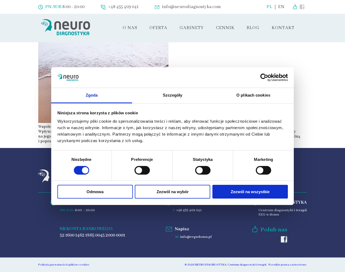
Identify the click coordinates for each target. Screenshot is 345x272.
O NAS (130, 28)
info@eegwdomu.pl (196, 237)
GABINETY (192, 28)
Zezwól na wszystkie (250, 191)
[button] (158, 28)
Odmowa (95, 191)
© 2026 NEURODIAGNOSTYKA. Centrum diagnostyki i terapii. (226, 265)
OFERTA (158, 28)
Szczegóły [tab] (172, 95)
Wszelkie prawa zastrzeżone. (287, 265)
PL (269, 7)
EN (281, 7)
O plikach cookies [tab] (253, 95)
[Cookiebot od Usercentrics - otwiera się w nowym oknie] (264, 77)
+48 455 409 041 (189, 210)
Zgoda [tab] (92, 95)
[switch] (142, 170)
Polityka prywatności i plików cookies (63, 265)
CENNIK (225, 28)
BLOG (253, 28)
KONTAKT (283, 28)
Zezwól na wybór (173, 191)
